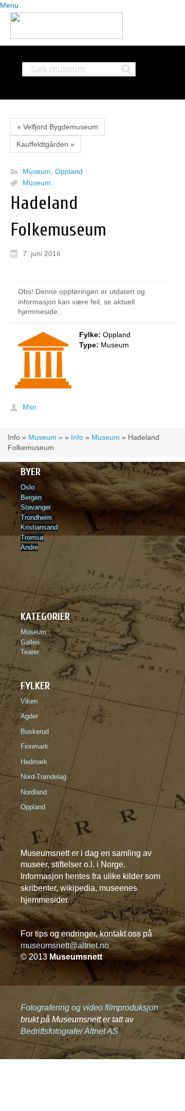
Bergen (31, 497)
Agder (29, 716)
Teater (30, 652)
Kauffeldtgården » (45, 144)
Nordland (34, 792)
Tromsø (32, 537)
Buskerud (37, 731)
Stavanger (36, 507)
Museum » (45, 437)
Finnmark (34, 746)
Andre (29, 547)
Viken (31, 701)
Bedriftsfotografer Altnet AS (69, 1031)
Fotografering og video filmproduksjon (89, 1007)
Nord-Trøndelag (43, 777)
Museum (37, 172)
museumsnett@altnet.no (65, 945)
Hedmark (34, 762)
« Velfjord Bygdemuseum (57, 127)
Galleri (30, 642)
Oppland (69, 172)
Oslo (27, 487)
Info (77, 437)
